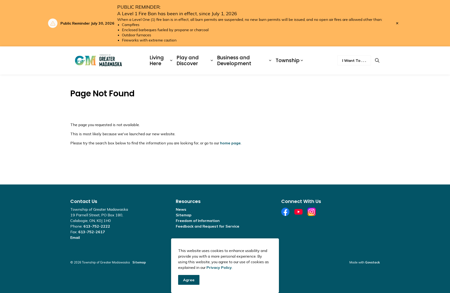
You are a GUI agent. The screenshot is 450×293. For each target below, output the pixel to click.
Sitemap (183, 215)
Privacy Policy (219, 267)
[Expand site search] (377, 60)
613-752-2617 (91, 231)
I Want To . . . (354, 60)
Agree (189, 280)
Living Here (157, 60)
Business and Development (234, 60)
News (181, 209)
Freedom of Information (198, 220)
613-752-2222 (96, 226)
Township (288, 60)
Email (75, 237)
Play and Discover (187, 60)
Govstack (372, 262)
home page (230, 143)
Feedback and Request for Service (207, 226)
